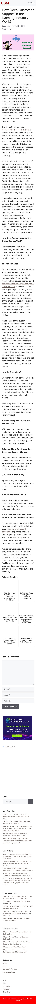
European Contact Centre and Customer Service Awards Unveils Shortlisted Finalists (17, 863)
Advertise (6, 989)
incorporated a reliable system (15, 130)
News (5, 966)
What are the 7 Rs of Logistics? (14, 947)
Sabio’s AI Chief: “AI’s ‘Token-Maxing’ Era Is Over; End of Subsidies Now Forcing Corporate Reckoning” (17, 828)
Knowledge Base (9, 972)
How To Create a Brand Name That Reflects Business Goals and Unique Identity (16, 816)
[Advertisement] (18, 771)
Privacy (5, 983)
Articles (5, 963)
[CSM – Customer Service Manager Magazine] (5, 3)
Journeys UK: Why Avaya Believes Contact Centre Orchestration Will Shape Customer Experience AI (18, 841)
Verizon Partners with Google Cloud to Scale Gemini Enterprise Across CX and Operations (17, 856)
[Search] (30, 801)
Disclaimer (6, 992)
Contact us (7, 986)
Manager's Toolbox (10, 969)
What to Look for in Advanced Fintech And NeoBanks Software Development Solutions (17, 913)
